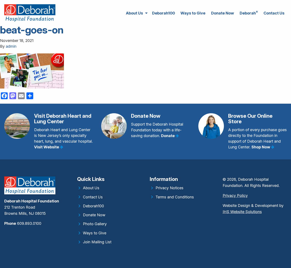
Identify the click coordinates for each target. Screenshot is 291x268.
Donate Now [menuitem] (222, 13)
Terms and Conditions (175, 197)
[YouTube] (8, 233)
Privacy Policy (235, 195)
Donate (168, 135)
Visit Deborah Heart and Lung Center (62, 119)
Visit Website (47, 147)
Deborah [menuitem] (249, 12)
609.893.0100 (29, 223)
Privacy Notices (169, 188)
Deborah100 (93, 206)
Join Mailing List (97, 242)
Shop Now (261, 147)
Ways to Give (94, 233)
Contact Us (93, 197)
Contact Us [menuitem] (274, 13)
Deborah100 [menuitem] (163, 13)
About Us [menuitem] (134, 13)
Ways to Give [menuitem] (192, 13)
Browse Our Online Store (250, 119)
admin (11, 46)
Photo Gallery (95, 224)
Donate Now (145, 116)
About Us (91, 188)
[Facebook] (4, 233)
